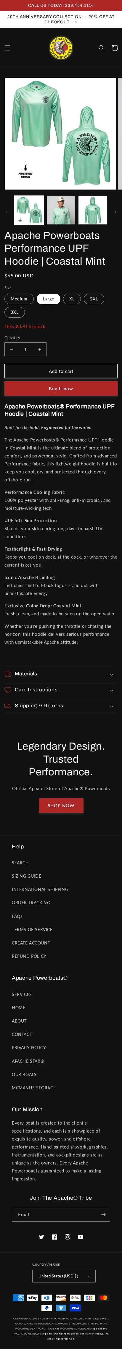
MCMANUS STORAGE (34, 1087)
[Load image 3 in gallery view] (92, 210)
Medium (19, 298)
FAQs (17, 916)
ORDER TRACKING (31, 902)
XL (72, 298)
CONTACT (22, 1034)
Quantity (12, 337)
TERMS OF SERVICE (32, 929)
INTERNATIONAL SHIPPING (40, 889)
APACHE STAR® (28, 1061)
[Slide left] (6, 211)
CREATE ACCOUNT (31, 942)
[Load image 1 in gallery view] (29, 210)
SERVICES (22, 994)
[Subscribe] (103, 1215)
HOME (18, 1007)
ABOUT (19, 1020)
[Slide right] (115, 211)
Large (48, 298)
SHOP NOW (61, 805)
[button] (7, 47)
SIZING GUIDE (26, 876)
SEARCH (20, 862)
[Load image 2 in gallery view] (61, 210)
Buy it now (61, 388)
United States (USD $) (58, 1276)
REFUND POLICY (29, 956)
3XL (15, 312)
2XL (94, 298)
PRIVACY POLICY (29, 1047)
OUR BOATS (24, 1074)
